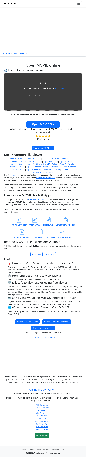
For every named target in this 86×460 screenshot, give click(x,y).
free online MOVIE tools (38, 199)
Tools (15, 53)
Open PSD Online (18, 164)
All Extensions (37, 337)
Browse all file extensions (27, 321)
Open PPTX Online (18, 161)
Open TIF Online (51, 161)
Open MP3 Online (17, 169)
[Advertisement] (43, 33)
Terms (38, 450)
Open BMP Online (67, 164)
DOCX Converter (42, 407)
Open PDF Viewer (16, 158)
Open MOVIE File (43, 124)
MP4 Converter (42, 413)
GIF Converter (42, 424)
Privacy (45, 450)
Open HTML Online (68, 161)
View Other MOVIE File (43, 148)
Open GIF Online (34, 167)
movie (15, 175)
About (24, 450)
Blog (62, 450)
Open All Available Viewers (43, 172)
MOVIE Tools (25, 53)
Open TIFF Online (50, 167)
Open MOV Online (52, 169)
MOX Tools (49, 254)
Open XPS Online (35, 164)
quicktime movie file (45, 177)
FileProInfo (10, 3)
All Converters (42, 435)
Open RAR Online (69, 169)
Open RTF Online (50, 164)
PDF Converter (42, 405)
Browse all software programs (56, 321)
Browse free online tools (43, 328)
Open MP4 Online (34, 169)
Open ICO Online (17, 167)
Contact (31, 450)
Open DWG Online (34, 161)
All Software (50, 337)
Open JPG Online (34, 158)
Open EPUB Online (68, 167)
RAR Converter (42, 429)
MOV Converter (42, 421)
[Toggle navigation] (79, 3)
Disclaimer (55, 450)
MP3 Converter (42, 416)
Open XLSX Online (69, 158)
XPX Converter (42, 426)
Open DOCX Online (51, 158)
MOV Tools (36, 254)
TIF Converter (42, 418)
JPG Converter (42, 410)
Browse (59, 88)
